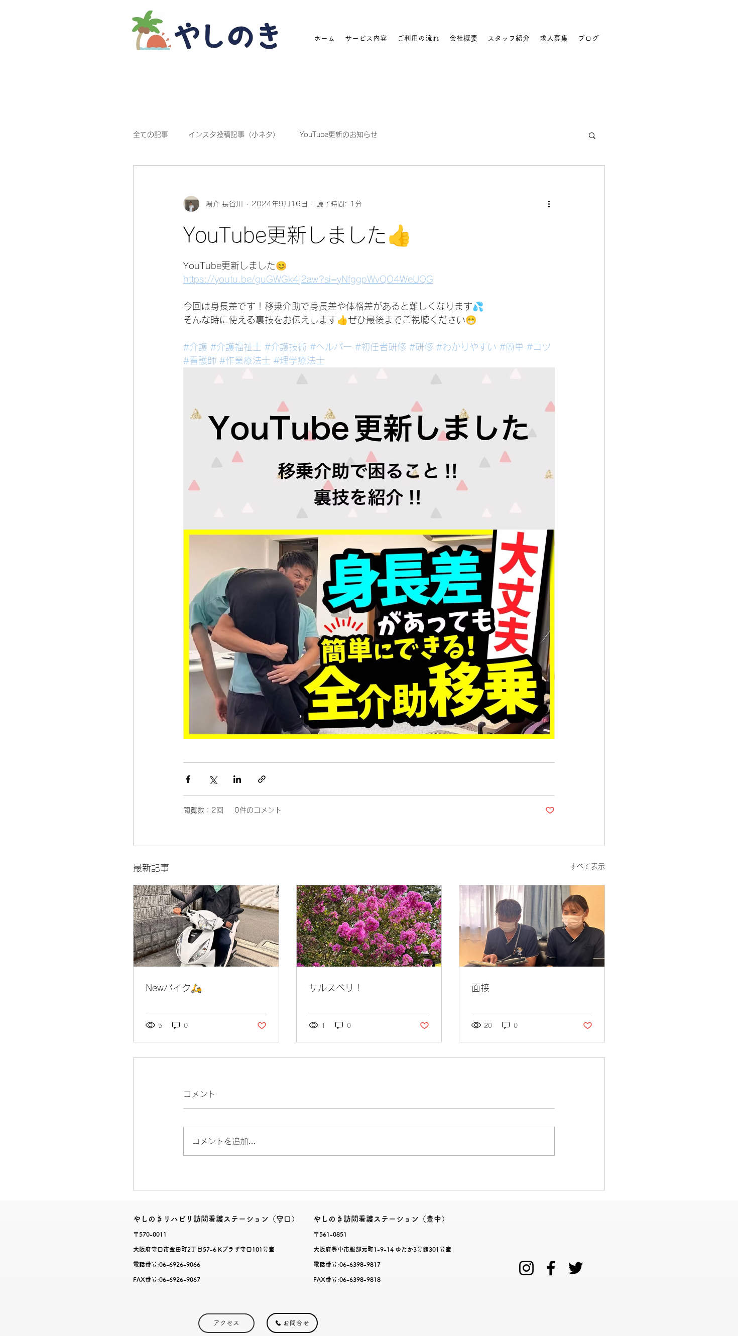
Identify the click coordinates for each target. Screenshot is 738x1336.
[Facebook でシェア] (188, 779)
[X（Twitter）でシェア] (212, 779)
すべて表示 (587, 866)
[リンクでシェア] (262, 779)
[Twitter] (575, 1268)
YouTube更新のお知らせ (339, 134)
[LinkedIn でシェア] (237, 779)
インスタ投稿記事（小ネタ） (234, 134)
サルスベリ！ (336, 987)
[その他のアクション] (549, 204)
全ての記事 (150, 134)
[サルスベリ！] (369, 926)
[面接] (531, 926)
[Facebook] (551, 1268)
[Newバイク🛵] (206, 926)
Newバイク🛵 (174, 987)
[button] (592, 135)
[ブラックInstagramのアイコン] (526, 1268)
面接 (480, 987)
